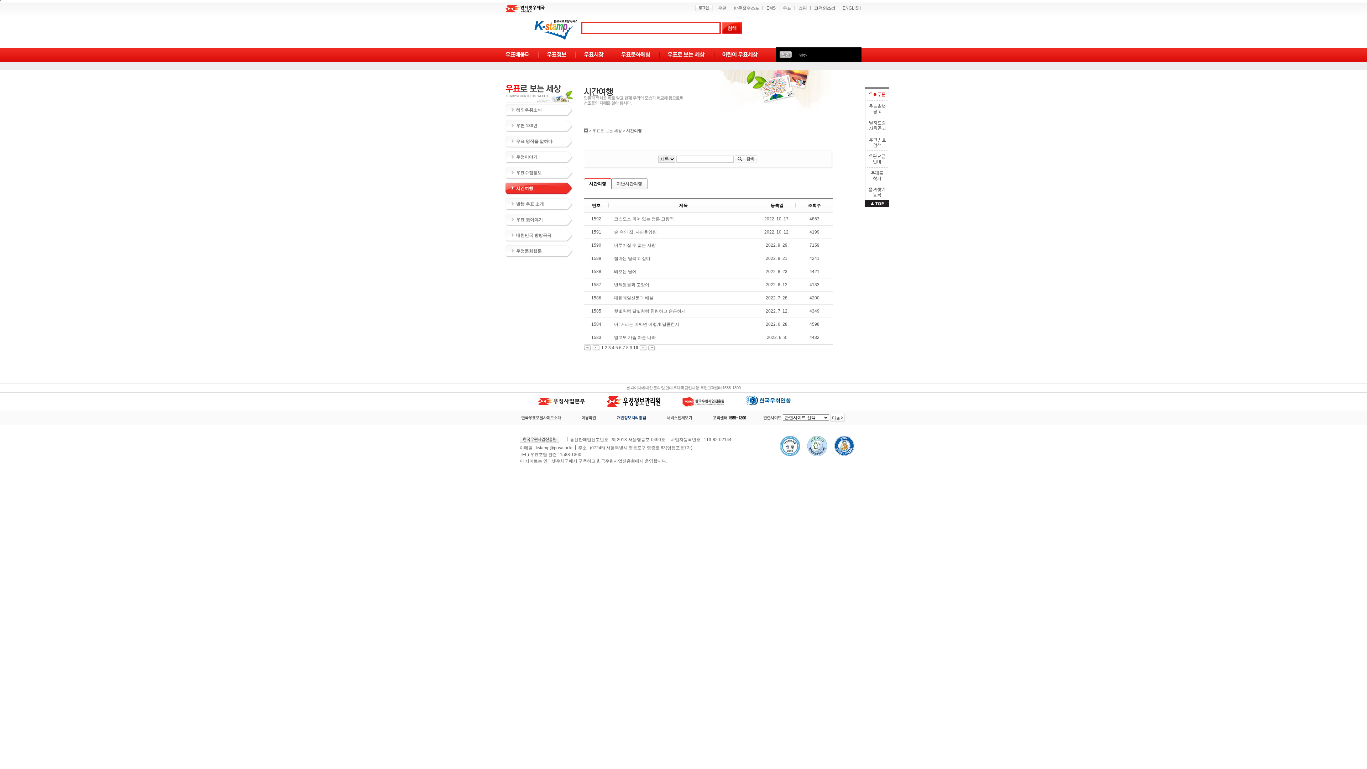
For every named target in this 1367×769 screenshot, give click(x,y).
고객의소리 (825, 8)
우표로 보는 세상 (607, 131)
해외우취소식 (529, 110)
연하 (803, 55)
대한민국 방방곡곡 (533, 235)
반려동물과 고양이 (631, 284)
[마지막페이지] (652, 347)
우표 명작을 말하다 (534, 141)
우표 (787, 8)
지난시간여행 (629, 183)
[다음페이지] (643, 347)
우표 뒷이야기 (529, 219)
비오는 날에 (625, 271)
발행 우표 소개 (530, 204)
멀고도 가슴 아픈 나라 (635, 337)
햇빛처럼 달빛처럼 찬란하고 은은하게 (650, 311)
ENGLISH (852, 8)
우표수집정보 (529, 172)
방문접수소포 (746, 8)
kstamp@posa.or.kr (554, 447)
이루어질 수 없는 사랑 (635, 245)
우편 (722, 8)
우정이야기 (527, 157)
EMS (771, 8)
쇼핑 (802, 8)
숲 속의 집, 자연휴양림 (635, 232)
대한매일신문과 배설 (634, 297)
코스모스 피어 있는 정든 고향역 (644, 218)
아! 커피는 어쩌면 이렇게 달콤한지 (646, 324)
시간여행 (524, 188)
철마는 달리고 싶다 (632, 258)
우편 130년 (527, 125)
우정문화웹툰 (529, 251)
